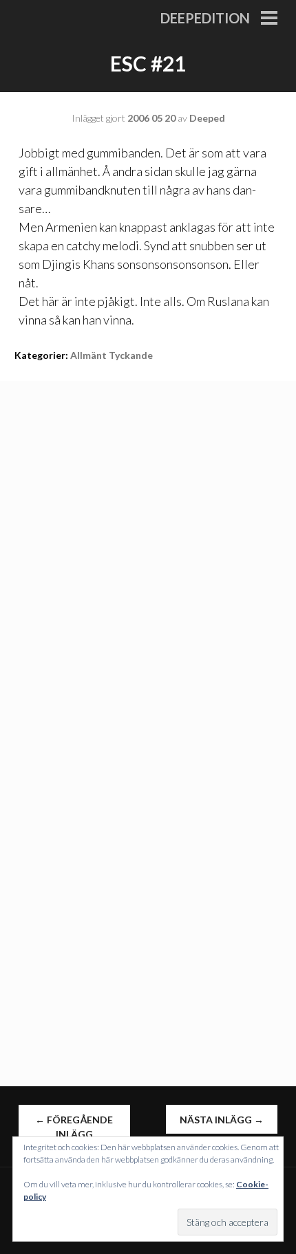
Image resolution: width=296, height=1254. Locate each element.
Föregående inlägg (74, 1127)
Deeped (207, 118)
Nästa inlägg (222, 1119)
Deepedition (205, 18)
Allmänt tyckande (111, 355)
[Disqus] (148, 553)
